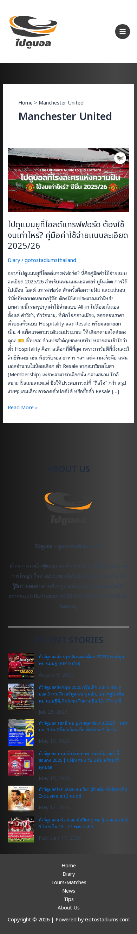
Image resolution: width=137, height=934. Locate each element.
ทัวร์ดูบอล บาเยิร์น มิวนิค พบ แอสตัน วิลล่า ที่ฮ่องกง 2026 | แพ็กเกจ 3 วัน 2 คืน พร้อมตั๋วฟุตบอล (79, 760)
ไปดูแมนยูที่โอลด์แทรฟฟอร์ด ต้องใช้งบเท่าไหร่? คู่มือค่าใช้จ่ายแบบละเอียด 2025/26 (68, 236)
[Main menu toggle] (122, 31)
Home (68, 865)
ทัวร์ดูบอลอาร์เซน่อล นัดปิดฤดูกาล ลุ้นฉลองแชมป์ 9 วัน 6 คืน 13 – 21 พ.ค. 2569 (84, 823)
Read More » (23, 407)
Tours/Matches (68, 882)
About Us (69, 907)
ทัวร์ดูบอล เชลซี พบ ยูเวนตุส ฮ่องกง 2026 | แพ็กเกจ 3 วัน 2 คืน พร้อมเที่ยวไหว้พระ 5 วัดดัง (84, 726)
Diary (14, 260)
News (68, 890)
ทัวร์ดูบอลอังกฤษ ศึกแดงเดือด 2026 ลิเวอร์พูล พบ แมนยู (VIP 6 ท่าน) (81, 660)
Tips (69, 899)
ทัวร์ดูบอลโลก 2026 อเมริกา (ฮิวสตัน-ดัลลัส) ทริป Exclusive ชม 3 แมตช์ (83, 792)
